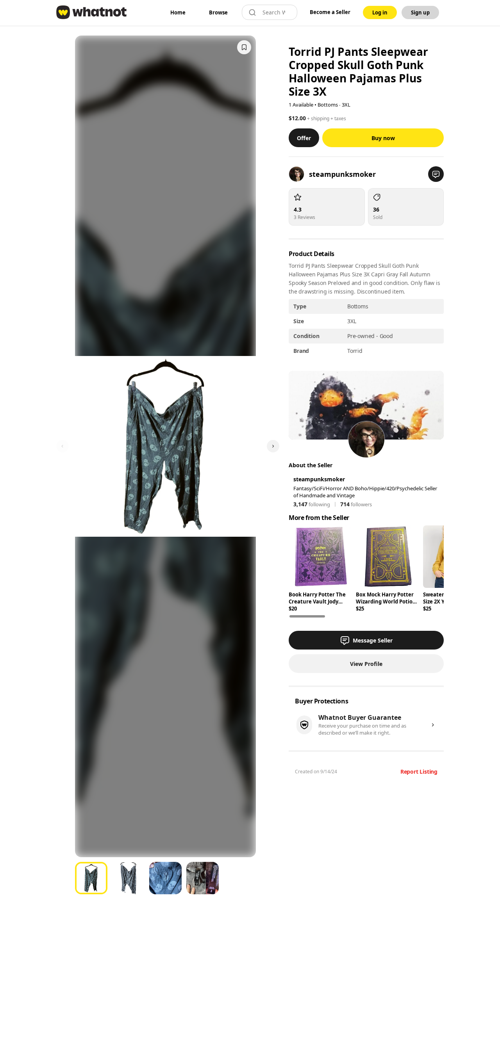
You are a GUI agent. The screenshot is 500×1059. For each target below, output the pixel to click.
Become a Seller (330, 12)
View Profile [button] (366, 663)
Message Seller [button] (373, 640)
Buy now (383, 138)
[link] (178, 12)
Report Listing (419, 771)
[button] (436, 174)
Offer (304, 138)
